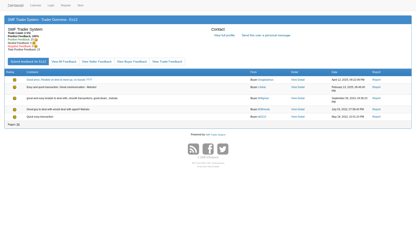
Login (51, 5)
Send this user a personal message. (266, 35)
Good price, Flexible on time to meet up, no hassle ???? (59, 79)
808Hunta (264, 109)
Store (80, 5)
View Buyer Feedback (132, 61)
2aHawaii (16, 5)
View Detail (298, 79)
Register (66, 5)
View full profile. (225, 35)
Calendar (35, 5)
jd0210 (262, 116)
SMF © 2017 (206, 163)
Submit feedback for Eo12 (28, 61)
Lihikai (262, 87)
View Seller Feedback (97, 61)
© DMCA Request (208, 157)
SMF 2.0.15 (196, 163)
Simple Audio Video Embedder (208, 167)
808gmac (263, 98)
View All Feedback (64, 61)
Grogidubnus (265, 79)
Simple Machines (218, 163)
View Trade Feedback (167, 61)
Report (376, 79)
